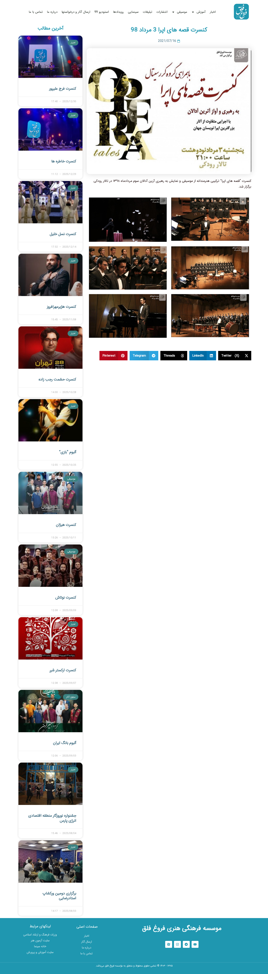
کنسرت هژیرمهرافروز (61, 307)
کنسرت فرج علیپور (62, 89)
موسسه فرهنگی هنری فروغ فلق (182, 928)
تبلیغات (147, 11)
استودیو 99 (101, 11)
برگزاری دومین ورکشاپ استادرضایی (59, 895)
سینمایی (133, 11)
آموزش (201, 11)
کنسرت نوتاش (65, 597)
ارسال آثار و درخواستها (76, 11)
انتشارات (162, 11)
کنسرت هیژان (66, 525)
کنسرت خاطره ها (63, 161)
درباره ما (52, 11)
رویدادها (118, 11)
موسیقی (182, 11)
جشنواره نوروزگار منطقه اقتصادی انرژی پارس (52, 818)
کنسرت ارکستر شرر (63, 670)
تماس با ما (36, 11)
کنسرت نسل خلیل (63, 234)
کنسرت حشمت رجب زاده (57, 379)
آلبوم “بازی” (67, 452)
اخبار (213, 11)
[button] (234, 355)
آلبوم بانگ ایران (64, 743)
